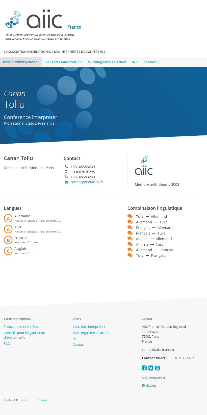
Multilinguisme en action (107, 62)
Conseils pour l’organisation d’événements (24, 335)
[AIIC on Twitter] (150, 368)
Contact (150, 62)
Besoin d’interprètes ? (20, 62)
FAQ (7, 343)
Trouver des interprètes (21, 326)
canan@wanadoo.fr (86, 181)
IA (133, 62)
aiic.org (150, 385)
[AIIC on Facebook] (144, 368)
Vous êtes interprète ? (62, 62)
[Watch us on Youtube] (157, 368)
